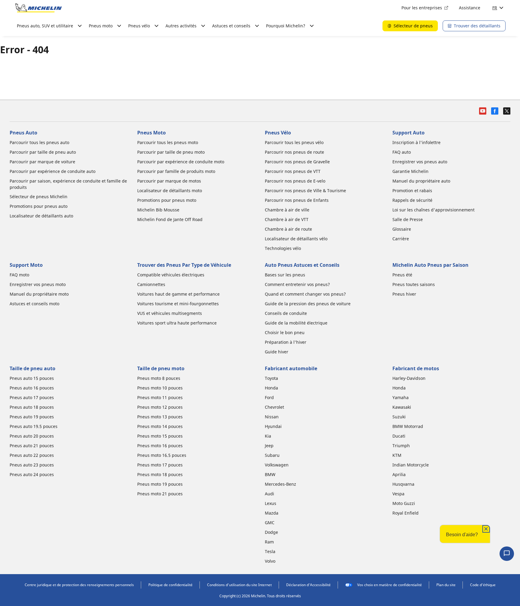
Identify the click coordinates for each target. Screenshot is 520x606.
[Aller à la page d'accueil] (38, 7)
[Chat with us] (507, 553)
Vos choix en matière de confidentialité (389, 584)
